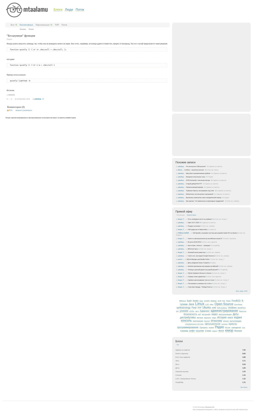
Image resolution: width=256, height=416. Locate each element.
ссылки (200, 330)
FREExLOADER (183, 233)
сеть (243, 327)
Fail (223, 301)
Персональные (42, 25)
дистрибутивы (188, 317)
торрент (214, 331)
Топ (178, 344)
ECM (219, 301)
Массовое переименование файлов (198, 173)
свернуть (18, 110)
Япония (238, 331)
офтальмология (212, 324)
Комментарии (191, 215)
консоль (11, 95)
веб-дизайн (206, 314)
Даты (214, 263)
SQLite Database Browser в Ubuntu (199, 273)
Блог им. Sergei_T (221, 219)
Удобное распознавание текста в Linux (201, 280)
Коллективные (26, 25)
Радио (219, 327)
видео (215, 314)
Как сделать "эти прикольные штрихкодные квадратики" (205, 201)
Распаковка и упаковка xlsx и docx (200, 283)
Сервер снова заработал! (196, 276)
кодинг (238, 317)
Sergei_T (181, 219)
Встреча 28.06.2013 (194, 242)
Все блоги (244, 387)
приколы (233, 324)
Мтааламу (216, 320)
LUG (207, 304)
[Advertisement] (211, 69)
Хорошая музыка (181, 371)
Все (12, 25)
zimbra (191, 311)
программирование (188, 327)
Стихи (208, 331)
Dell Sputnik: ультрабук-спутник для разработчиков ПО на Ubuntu (215, 233)
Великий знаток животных (197, 252)
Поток (80, 9)
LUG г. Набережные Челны (185, 379)
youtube (184, 311)
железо (200, 317)
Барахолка (242, 311)
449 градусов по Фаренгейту (197, 229)
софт (192, 330)
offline (211, 304)
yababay (37, 99)
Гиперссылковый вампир (194, 187)
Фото (221, 330)
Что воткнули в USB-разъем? (196, 166)
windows (232, 308)
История (222, 317)
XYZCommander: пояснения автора (198, 180)
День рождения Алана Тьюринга (199, 263)
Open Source (224, 304)
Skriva (180, 170)
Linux (199, 304)
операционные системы (194, 324)
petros (180, 259)
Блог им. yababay (233, 201)
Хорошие (23, 29)
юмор (229, 330)
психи (211, 327)
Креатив (207, 321)
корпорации (198, 321)
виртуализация (225, 314)
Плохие (31, 29)
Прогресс (204, 327)
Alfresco (182, 301)
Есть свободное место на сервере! (200, 219)
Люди (69, 9)
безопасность (190, 314)
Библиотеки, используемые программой (199, 194)
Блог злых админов (210, 242)
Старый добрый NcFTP (194, 184)
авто (197, 311)
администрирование (224, 310)
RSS (10, 110)
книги (230, 317)
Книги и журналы (230, 238)
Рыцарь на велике (194, 226)
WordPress (242, 308)
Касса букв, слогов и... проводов (199, 245)
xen (177, 311)
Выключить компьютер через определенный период (203, 197)
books (196, 301)
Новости (213, 229)
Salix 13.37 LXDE (193, 222)
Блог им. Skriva (213, 170)
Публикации (181, 215)
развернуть (27, 110)
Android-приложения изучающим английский (203, 266)
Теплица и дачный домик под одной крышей (203, 269)
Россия (227, 327)
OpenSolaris (238, 304)
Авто (177, 361)
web (214, 308)
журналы (207, 318)
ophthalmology (184, 308)
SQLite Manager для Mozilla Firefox (198, 259)
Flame (228, 301)
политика (224, 324)
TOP (57, 25)
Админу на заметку (215, 166)
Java (191, 304)
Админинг (205, 311)
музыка (226, 321)
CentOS (207, 301)
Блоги (58, 9)
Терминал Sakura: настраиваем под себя (200, 190)
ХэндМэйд (216, 245)
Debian (214, 301)
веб (199, 314)
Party (194, 308)
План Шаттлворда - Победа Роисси (200, 287)
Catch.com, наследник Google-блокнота (201, 256)
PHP (199, 308)
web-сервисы (222, 308)
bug (201, 301)
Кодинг (9, 39)
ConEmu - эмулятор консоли (194, 170)
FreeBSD (236, 301)
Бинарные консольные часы (195, 177)
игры (214, 317)
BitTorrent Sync (193, 249)
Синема (184, 331)
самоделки (236, 327)
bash (189, 301)
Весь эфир (239, 291)
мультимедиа (235, 321)
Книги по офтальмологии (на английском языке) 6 (205, 238)
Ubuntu (206, 307)
